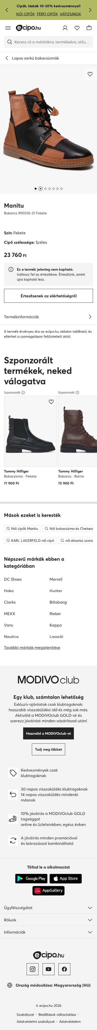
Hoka (9, 590)
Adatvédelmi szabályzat (36, 1021)
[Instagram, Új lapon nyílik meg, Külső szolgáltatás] (33, 969)
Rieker (55, 613)
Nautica (11, 636)
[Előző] (7, 10)
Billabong (58, 602)
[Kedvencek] (77, 28)
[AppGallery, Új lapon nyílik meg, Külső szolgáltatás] (48, 891)
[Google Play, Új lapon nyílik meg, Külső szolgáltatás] (31, 879)
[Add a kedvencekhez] (90, 74)
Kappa (55, 625)
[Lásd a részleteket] (90, 317)
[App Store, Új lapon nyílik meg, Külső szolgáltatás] (65, 879)
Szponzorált (12, 392)
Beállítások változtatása (57, 1014)
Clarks (10, 602)
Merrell (55, 579)
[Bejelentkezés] (65, 28)
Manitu (14, 205)
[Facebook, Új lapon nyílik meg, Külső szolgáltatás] (64, 969)
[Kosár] (89, 28)
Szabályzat (25, 1014)
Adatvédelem (70, 1021)
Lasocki (56, 636)
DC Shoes (13, 579)
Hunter (55, 590)
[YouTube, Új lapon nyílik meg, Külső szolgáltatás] (48, 969)
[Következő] (90, 10)
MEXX (9, 613)
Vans (8, 625)
